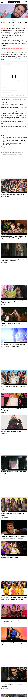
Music (2, 321)
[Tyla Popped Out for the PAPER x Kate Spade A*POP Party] (14, 399)
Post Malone (4, 28)
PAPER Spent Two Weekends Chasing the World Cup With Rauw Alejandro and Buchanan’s (13, 684)
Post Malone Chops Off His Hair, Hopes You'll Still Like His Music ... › (14, 152)
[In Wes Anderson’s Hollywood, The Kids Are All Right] (14, 462)
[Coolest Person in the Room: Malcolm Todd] (14, 527)
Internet (3, 429)
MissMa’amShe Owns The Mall (9, 557)
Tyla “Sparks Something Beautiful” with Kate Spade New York (14, 301)
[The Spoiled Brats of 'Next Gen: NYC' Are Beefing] (14, 504)
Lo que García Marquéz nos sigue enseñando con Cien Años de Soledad (14, 259)
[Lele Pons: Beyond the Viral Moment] (14, 422)
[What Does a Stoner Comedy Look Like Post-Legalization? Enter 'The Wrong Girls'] (14, 226)
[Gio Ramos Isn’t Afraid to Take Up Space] (14, 633)
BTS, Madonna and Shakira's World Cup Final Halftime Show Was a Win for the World (14, 598)
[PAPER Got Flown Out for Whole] (14, 314)
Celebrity (14, 20)
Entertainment (4, 192)
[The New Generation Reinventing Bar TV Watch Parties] (14, 185)
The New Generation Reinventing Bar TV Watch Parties (12, 195)
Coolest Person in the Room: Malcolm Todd (13, 536)
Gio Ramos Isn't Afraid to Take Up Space (12, 643)
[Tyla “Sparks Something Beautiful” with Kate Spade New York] (14, 291)
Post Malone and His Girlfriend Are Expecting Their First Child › (15, 147)
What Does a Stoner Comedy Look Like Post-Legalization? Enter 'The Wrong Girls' (14, 237)
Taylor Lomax (4, 239)
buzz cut (8, 101)
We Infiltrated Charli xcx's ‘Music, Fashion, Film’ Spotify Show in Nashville (13, 345)
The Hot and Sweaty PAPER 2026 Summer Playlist (13, 387)
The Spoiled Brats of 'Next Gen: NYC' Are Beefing (12, 514)
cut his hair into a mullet (15, 99)
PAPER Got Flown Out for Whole (10, 323)
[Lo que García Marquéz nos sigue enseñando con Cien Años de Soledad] (14, 249)
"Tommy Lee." (10, 128)
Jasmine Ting (11, 25)
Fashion (3, 406)
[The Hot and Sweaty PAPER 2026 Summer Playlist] (14, 377)
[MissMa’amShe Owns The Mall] (14, 547)
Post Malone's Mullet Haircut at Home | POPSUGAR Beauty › (13, 154)
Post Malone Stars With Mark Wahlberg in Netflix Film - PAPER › (14, 141)
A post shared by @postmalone (8, 95)
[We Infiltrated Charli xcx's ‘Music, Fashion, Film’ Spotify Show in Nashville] (14, 335)
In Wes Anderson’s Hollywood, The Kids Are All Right (13, 472)
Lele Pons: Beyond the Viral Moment (11, 431)
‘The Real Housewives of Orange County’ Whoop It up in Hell (12, 620)
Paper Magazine (5, 688)
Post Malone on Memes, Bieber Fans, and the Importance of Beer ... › (12, 144)
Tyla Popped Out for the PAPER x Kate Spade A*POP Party (14, 409)
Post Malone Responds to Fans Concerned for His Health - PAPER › (15, 138)
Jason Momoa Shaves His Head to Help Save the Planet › (15, 149)
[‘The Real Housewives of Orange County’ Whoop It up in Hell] (14, 610)
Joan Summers (5, 517)
